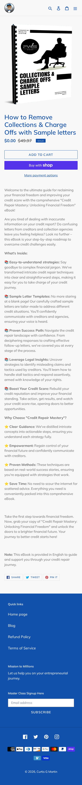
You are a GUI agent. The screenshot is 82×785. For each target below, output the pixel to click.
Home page (17, 614)
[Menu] (75, 8)
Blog (11, 625)
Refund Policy (19, 637)
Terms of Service (22, 648)
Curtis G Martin (47, 772)
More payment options (41, 175)
